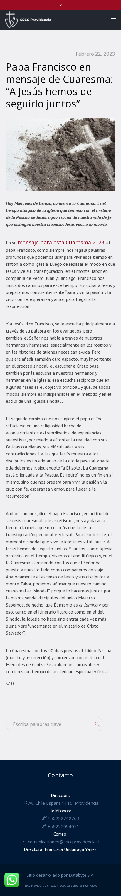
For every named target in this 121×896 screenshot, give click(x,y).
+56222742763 (63, 818)
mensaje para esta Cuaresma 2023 (61, 242)
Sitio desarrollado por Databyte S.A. (60, 875)
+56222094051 (63, 826)
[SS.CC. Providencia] (27, 19)
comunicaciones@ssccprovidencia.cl (63, 841)
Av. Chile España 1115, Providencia (63, 803)
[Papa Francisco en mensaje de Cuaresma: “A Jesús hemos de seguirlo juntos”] (60, 153)
